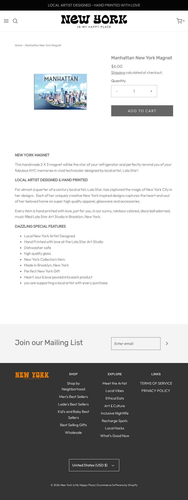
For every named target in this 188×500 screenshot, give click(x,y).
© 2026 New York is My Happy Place (73, 485)
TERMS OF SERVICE (156, 383)
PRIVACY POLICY (155, 390)
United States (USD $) (90, 465)
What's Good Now (114, 435)
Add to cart (142, 111)
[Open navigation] (6, 21)
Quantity (118, 80)
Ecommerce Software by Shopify (117, 485)
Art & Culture (114, 405)
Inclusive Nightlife (115, 413)
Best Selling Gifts (73, 425)
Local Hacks (114, 428)
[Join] (166, 343)
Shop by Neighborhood (73, 386)
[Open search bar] (16, 21)
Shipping (118, 72)
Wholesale (73, 432)
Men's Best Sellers (73, 396)
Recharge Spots (114, 420)
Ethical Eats (114, 398)
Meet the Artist (114, 383)
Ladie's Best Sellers (73, 404)
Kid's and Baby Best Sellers (73, 414)
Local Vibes (114, 390)
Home (18, 45)
